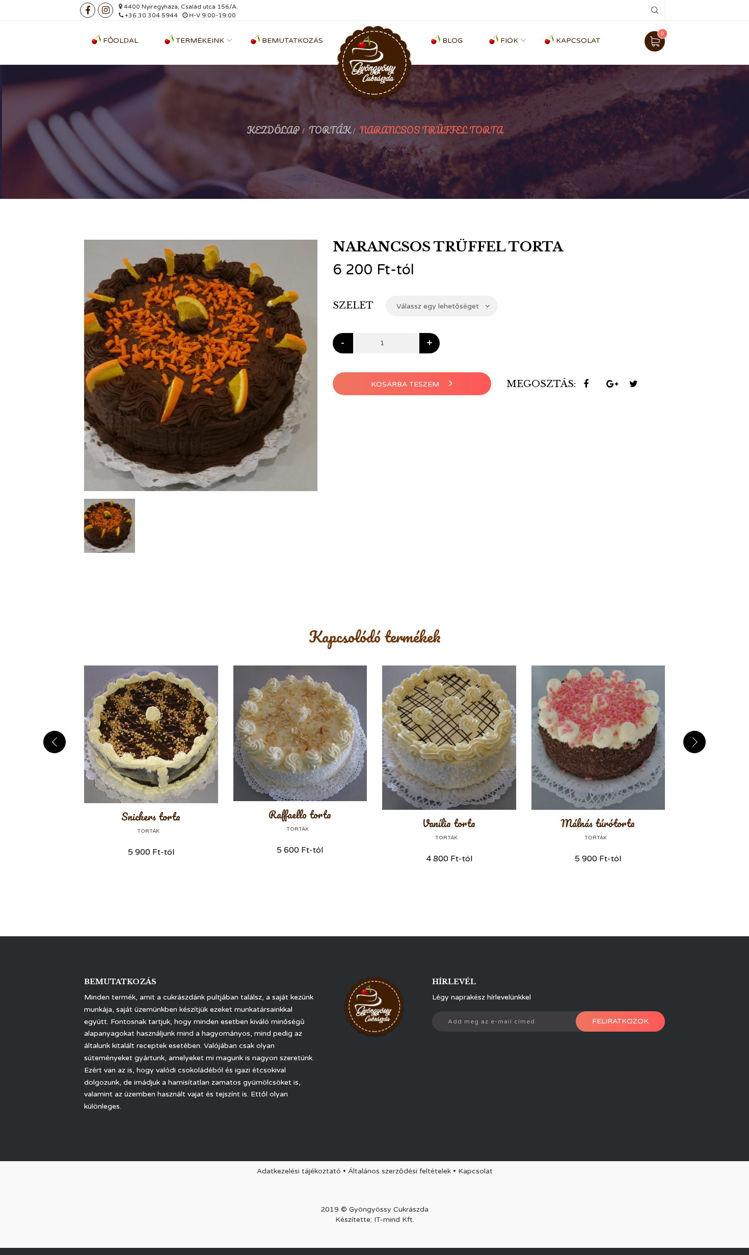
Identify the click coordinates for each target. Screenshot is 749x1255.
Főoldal (120, 40)
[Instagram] (105, 10)
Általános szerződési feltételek (399, 1171)
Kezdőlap (273, 130)
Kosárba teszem (406, 384)
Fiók (509, 40)
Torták (330, 130)
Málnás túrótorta (598, 823)
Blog (452, 40)
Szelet (353, 305)
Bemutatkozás (292, 40)
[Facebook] (87, 10)
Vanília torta (448, 823)
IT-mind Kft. (394, 1219)
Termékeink (200, 40)
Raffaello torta (300, 815)
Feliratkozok (620, 1021)
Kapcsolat (578, 40)
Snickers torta (150, 817)
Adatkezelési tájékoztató (299, 1171)
